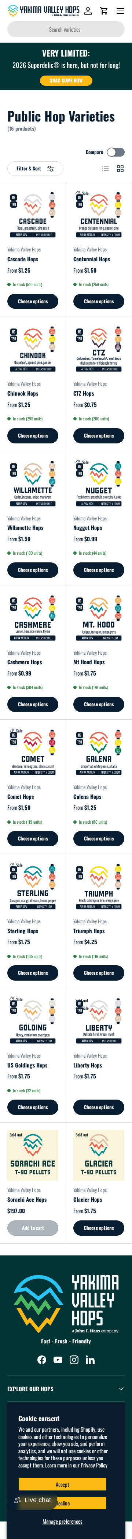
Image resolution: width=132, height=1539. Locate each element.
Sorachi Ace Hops (27, 1199)
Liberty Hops (87, 1065)
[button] (104, 11)
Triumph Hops (88, 931)
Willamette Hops (25, 527)
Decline (62, 1503)
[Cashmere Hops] (32, 618)
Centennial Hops (91, 259)
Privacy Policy (94, 1465)
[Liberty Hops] (98, 1021)
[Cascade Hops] (32, 214)
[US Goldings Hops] (32, 1021)
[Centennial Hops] (98, 214)
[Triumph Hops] (98, 886)
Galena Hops (87, 796)
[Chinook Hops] (32, 349)
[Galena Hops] (98, 752)
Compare (94, 151)
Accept (62, 1484)
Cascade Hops (22, 259)
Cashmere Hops (24, 662)
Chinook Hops (22, 393)
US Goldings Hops (27, 1065)
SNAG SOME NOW (66, 80)
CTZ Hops (83, 393)
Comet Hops (20, 796)
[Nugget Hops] (98, 483)
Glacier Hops (87, 1199)
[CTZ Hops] (98, 349)
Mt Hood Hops (88, 662)
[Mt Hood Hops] (98, 618)
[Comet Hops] (32, 752)
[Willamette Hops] (32, 483)
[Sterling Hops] (32, 886)
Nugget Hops (87, 527)
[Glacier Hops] (98, 1155)
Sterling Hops (22, 931)
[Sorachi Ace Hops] (32, 1155)
